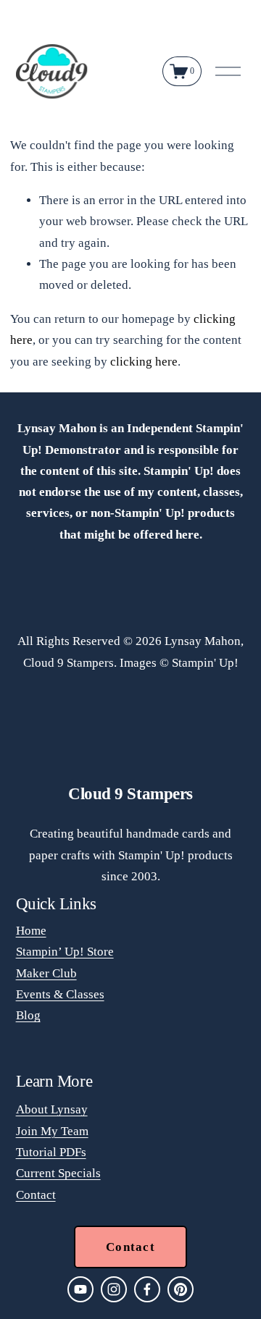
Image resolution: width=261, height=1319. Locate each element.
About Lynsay (52, 1109)
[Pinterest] (180, 1289)
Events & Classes (60, 994)
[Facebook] (147, 1289)
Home (31, 930)
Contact (36, 1195)
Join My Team (52, 1131)
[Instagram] (114, 1289)
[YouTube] (80, 1289)
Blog (28, 1015)
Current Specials (58, 1173)
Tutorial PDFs (51, 1152)
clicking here (144, 361)
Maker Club (46, 973)
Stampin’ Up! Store (65, 951)
